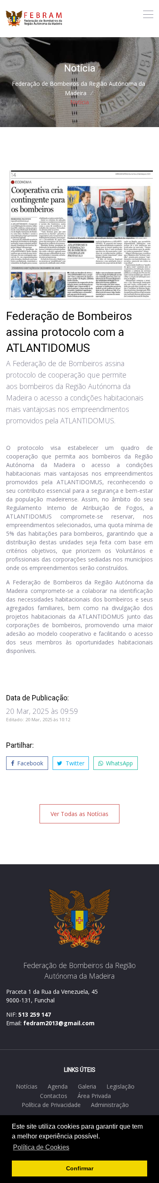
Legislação (120, 1086)
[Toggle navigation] (148, 14)
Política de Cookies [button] (41, 1147)
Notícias (27, 1086)
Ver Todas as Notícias (79, 814)
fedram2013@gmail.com (59, 1023)
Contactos (53, 1096)
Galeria (87, 1086)
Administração (110, 1105)
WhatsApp (118, 763)
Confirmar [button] (79, 1168)
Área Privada (94, 1096)
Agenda (58, 1086)
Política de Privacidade (51, 1105)
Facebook (29, 763)
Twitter (74, 763)
